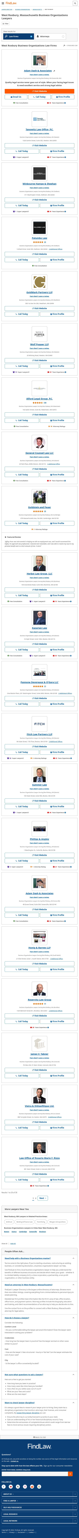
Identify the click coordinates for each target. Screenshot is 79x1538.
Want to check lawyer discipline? (20, 1402)
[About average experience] (65, 103)
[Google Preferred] (39, 1487)
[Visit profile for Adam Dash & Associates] (39, 60)
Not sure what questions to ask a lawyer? (24, 1374)
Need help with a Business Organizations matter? (28, 1258)
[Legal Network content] (75, 1521)
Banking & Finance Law (25, 1222)
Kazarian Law (39, 627)
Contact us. (15, 1461)
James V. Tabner (39, 1053)
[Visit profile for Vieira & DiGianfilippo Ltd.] (39, 1095)
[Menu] (3, 3)
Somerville (33, 1232)
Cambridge (23, 1232)
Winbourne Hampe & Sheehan (39, 183)
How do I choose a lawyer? (17, 1318)
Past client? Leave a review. (39, 75)
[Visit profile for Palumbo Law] (39, 227)
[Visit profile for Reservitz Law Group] (39, 989)
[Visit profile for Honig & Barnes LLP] (39, 937)
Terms (4, 1532)
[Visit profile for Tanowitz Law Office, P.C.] (39, 119)
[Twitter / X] (18, 1487)
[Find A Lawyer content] (75, 1501)
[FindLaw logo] (12, 3)
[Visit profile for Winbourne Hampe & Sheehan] (39, 173)
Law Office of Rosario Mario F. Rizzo (39, 1157)
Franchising (41, 1222)
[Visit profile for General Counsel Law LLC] (39, 442)
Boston (6, 1232)
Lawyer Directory (7, 9)
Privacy (12, 1532)
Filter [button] (6, 24)
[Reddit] (32, 1487)
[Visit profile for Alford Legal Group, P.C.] (39, 388)
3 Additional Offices (55, 1117)
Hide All (13, 1244)
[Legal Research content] (75, 1514)
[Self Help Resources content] (75, 1507)
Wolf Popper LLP (39, 344)
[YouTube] (11, 1487)
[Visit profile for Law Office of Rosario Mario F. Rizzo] (39, 1147)
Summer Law (39, 784)
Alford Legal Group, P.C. (39, 398)
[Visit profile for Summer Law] (39, 774)
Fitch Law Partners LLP (39, 734)
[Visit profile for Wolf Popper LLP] (39, 334)
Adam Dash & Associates (38, 70)
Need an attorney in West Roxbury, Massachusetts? (28, 1285)
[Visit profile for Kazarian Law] (39, 617)
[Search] (75, 3)
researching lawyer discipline (27, 1413)
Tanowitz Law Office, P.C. (39, 129)
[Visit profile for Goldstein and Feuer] (39, 497)
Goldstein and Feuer (39, 507)
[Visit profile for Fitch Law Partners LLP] (39, 724)
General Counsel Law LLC (40, 452)
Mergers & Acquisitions (57, 1222)
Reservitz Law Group (39, 999)
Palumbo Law (39, 237)
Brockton (42, 1232)
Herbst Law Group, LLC (39, 573)
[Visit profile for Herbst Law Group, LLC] (39, 563)
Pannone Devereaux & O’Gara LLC (39, 682)
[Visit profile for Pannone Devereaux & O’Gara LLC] (39, 672)
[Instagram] (25, 1487)
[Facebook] (4, 1487)
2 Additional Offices (55, 249)
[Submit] (70, 1474)
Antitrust (9, 1222)
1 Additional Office (53, 464)
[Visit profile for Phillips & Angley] (39, 828)
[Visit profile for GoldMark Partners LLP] (39, 282)
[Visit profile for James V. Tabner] (39, 1043)
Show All (4, 1244)
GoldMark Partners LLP (39, 292)
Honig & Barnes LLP (39, 947)
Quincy (14, 1232)
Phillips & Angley (39, 839)
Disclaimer (21, 1532)
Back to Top (40, 1437)
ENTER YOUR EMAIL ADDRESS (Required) (16, 1470)
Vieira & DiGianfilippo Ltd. (39, 1105)
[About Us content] (75, 1494)
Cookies (31, 1532)
